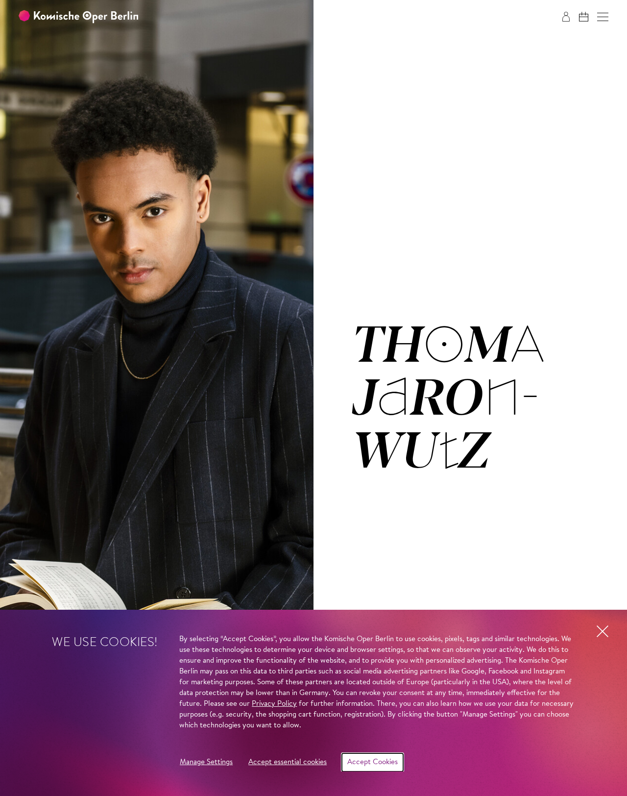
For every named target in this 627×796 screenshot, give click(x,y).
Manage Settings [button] (206, 762)
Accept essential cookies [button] (287, 762)
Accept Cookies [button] (372, 762)
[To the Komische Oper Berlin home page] (78, 17)
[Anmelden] (566, 17)
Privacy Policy (274, 704)
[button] (602, 17)
